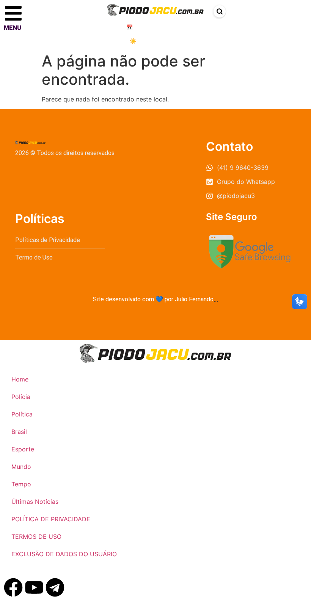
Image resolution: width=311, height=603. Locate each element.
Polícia (20, 396)
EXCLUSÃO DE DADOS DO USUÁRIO (64, 554)
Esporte (22, 449)
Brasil (19, 431)
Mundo (21, 466)
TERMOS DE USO (36, 536)
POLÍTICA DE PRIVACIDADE (50, 519)
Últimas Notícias (34, 501)
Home (19, 379)
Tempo (21, 484)
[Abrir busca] (219, 11)
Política (22, 414)
